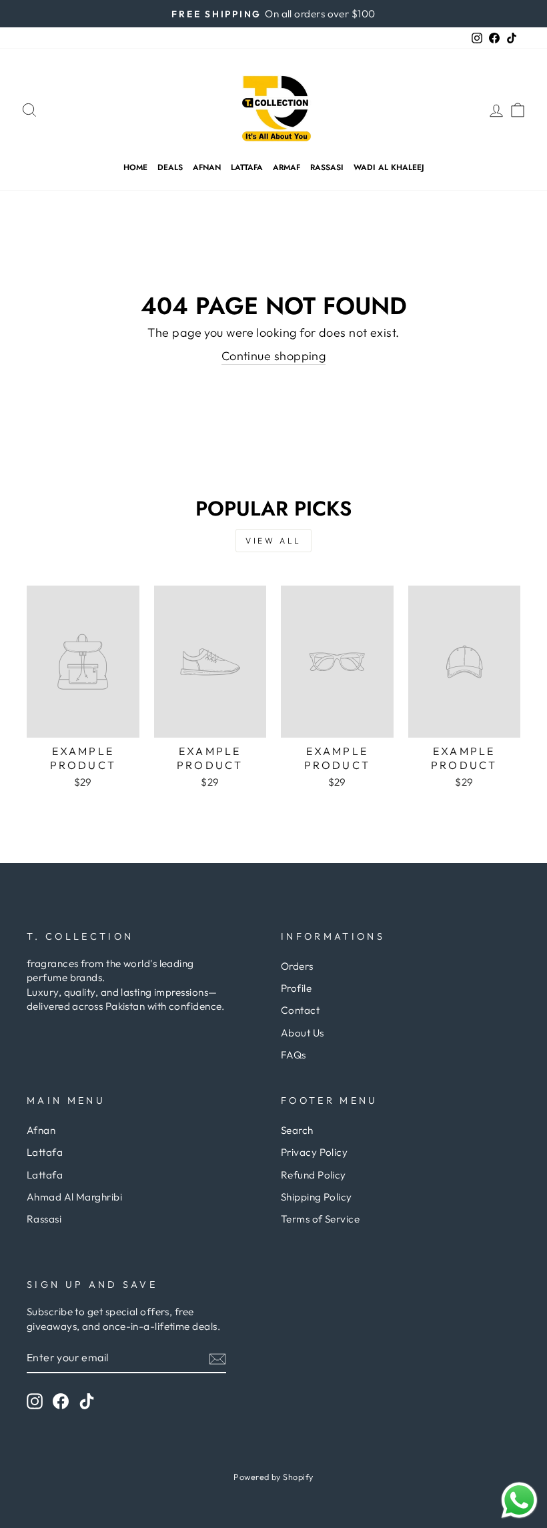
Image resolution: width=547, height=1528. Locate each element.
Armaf (286, 167)
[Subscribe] (217, 1358)
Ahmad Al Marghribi (74, 1197)
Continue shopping (273, 355)
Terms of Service (320, 1219)
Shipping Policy (316, 1197)
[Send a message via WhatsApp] (519, 1500)
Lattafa (247, 167)
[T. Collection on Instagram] (35, 1401)
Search (297, 1130)
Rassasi (327, 167)
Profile (296, 988)
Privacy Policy (314, 1152)
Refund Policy (313, 1175)
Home (135, 167)
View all (273, 541)
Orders (297, 966)
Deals (170, 167)
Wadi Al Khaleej (389, 167)
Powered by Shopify (273, 1476)
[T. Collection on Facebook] (61, 1401)
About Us (302, 1032)
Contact (300, 1010)
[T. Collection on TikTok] (87, 1401)
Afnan (207, 167)
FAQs (293, 1054)
